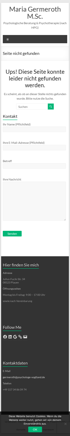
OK (35, 429)
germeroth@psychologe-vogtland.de (24, 377)
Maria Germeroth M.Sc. (35, 12)
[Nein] (65, 424)
